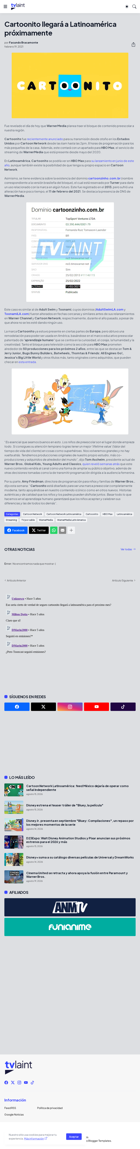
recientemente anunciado (45, 139)
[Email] (62, 530)
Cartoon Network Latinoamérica (63, 514)
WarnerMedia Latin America (71, 520)
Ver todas (126, 549)
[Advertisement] (70, 742)
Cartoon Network (32, 514)
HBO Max (107, 514)
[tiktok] (123, 707)
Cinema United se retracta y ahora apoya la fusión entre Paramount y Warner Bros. (77, 875)
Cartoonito (92, 514)
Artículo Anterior (16, 580)
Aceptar (74, 1136)
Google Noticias (14, 1114)
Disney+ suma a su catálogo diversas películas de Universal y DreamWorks (80, 857)
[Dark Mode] (127, 6)
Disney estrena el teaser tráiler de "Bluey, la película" (64, 805)
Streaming (11, 520)
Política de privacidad (50, 1107)
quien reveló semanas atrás (101, 464)
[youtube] (96, 707)
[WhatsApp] (53, 530)
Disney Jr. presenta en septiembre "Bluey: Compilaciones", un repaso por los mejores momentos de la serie (80, 822)
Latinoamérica (124, 514)
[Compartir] (132, 44)
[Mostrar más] (71, 530)
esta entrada (27, 362)
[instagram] (70, 707)
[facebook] (17, 707)
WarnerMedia (46, 520)
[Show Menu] (5, 6)
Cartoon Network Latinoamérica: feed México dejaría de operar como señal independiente (77, 787)
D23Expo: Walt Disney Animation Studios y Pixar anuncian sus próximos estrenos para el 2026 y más (78, 840)
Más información (34, 1138)
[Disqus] (70, 637)
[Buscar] (134, 6)
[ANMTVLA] (70, 907)
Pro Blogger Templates (97, 1140)
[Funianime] (70, 927)
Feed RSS (10, 1107)
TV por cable (28, 520)
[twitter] (43, 707)
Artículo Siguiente (122, 580)
